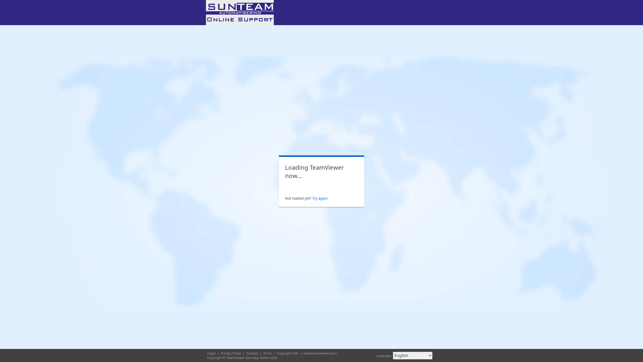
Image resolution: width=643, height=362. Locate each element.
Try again (320, 198)
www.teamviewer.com (319, 353)
